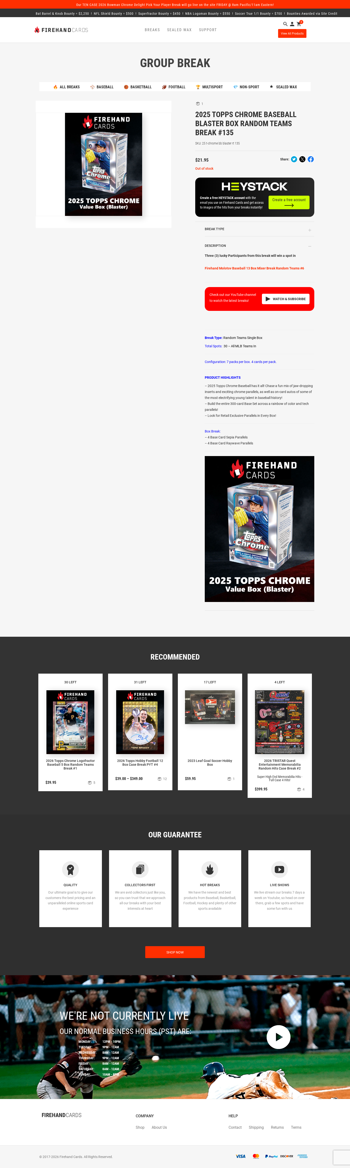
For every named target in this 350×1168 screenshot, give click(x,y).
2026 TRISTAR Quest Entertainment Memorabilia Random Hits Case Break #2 (280, 764)
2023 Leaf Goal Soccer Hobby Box (210, 762)
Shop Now (175, 952)
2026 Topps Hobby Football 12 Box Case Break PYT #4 (140, 762)
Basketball (138, 87)
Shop (140, 1127)
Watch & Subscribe (289, 299)
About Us (159, 1127)
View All (292, 33)
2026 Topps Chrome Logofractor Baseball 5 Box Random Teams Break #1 (70, 764)
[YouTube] (56, 1124)
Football (173, 87)
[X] (46, 1124)
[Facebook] (41, 1124)
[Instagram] (51, 1124)
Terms (296, 1127)
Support (208, 30)
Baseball (102, 87)
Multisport (209, 87)
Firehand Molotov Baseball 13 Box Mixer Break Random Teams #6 (254, 268)
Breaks (152, 30)
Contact (235, 1127)
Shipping (256, 1127)
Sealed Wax (179, 30)
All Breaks (66, 87)
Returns (277, 1127)
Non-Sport (246, 87)
